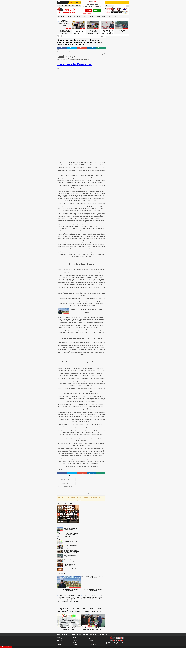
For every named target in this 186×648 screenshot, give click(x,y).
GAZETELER (85, 634)
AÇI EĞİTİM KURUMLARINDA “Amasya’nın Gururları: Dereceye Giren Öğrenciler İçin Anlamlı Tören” (95, 646)
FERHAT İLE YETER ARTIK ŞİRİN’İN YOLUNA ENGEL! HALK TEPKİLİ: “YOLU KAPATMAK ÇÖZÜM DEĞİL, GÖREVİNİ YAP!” (31, 646)
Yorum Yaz (102, 48)
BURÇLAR (72, 5)
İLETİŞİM (105, 5)
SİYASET (110, 16)
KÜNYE (107, 634)
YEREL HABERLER (92, 644)
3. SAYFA (63, 16)
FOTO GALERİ (60, 5)
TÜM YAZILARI (102, 36)
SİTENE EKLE (101, 634)
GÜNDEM (69, 16)
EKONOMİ (84, 16)
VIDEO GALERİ (67, 5)
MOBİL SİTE (60, 634)
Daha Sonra (88, 10)
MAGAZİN (98, 16)
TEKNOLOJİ (63, 20)
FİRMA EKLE (72, 634)
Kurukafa (59, 19)
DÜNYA (73, 16)
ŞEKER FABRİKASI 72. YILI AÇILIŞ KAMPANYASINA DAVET (64, 646)
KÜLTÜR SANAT (91, 16)
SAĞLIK (119, 16)
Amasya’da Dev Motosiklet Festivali (164, 646)
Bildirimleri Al (97, 10)
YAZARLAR (78, 5)
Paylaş (62, 48)
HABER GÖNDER (93, 634)
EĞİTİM (78, 16)
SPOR (115, 16)
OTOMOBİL (104, 16)
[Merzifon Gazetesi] (93, 3)
